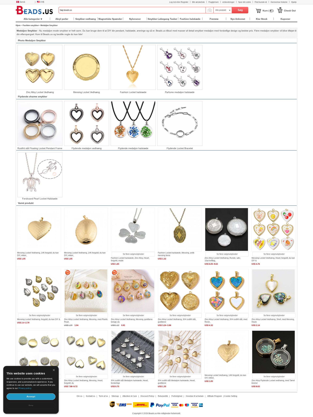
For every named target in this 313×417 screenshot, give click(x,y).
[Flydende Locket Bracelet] (179, 123)
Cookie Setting (230, 396)
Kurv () (268, 10)
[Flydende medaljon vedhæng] (86, 123)
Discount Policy (147, 396)
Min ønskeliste (198, 2)
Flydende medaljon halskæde (133, 148)
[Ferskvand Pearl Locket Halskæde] (39, 174)
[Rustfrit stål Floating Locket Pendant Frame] (39, 123)
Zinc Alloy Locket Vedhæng (40, 92)
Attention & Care (129, 396)
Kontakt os (90, 396)
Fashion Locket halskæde (133, 92)
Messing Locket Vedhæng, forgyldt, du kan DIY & (38, 319)
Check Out (290, 10)
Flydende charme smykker (32, 96)
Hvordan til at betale (195, 396)
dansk (22, 2)
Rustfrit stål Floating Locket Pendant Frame (39, 148)
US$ (42, 2)
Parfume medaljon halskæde (179, 92)
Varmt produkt (26, 203)
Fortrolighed (176, 396)
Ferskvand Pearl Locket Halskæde (40, 198)
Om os (79, 396)
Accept (31, 396)
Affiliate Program (214, 396)
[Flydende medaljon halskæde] (133, 123)
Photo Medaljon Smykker (32, 40)
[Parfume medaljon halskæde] (179, 67)
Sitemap (115, 396)
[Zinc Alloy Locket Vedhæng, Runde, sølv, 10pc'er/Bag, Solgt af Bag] (227, 251)
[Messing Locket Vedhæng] (86, 67)
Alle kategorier (32, 19)
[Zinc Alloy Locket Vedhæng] (39, 67)
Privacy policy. (25, 388)
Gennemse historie (279, 2)
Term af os (103, 396)
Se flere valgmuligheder (133, 254)
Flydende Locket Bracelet (180, 148)
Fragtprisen (214, 2)
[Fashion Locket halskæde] (133, 67)
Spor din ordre (244, 2)
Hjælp (294, 2)
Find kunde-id (261, 2)
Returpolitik (163, 396)
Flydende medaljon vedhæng (87, 148)
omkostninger (228, 2)
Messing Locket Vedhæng (86, 92)
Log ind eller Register (178, 2)
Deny (31, 405)
